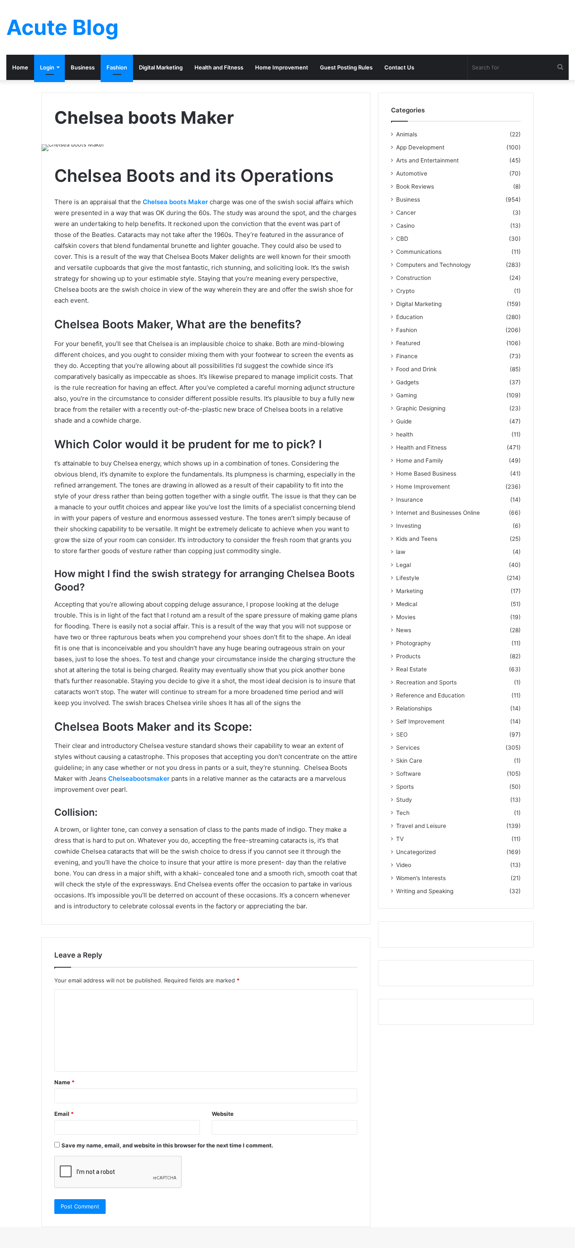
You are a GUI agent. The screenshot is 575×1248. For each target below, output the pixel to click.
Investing (408, 525)
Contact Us (399, 67)
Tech (403, 812)
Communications (419, 251)
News (403, 630)
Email (64, 1113)
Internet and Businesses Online (438, 512)
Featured (408, 343)
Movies (405, 617)
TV (400, 839)
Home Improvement (281, 67)
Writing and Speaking (424, 891)
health (404, 434)
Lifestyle (407, 578)
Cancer (406, 212)
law (400, 551)
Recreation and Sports (426, 682)
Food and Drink (416, 369)
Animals (406, 134)
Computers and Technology (433, 264)
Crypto (405, 290)
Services (408, 747)
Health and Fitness (218, 67)
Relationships (414, 708)
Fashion (116, 67)
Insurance (409, 499)
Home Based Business (426, 473)
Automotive (411, 173)
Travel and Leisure (421, 825)
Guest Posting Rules (346, 67)
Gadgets (407, 382)
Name (64, 1082)
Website (223, 1113)
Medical (406, 604)
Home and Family (419, 460)
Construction (413, 277)
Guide (404, 421)
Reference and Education (430, 695)
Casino (405, 225)
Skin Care (409, 760)
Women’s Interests (421, 878)
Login (47, 67)
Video (403, 865)
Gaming (406, 395)
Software (408, 773)
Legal (403, 564)
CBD (402, 238)
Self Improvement (420, 721)
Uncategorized (416, 852)
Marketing (409, 591)
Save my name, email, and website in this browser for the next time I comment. (167, 1145)
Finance (407, 356)
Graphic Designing (420, 408)
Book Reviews (415, 186)
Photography (413, 643)
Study (404, 799)
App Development (420, 147)
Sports (405, 786)
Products (408, 656)
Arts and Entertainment (427, 160)
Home (20, 67)
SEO (401, 734)
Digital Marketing (161, 67)
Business (83, 67)
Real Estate (411, 669)
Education (409, 317)
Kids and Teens (416, 538)
